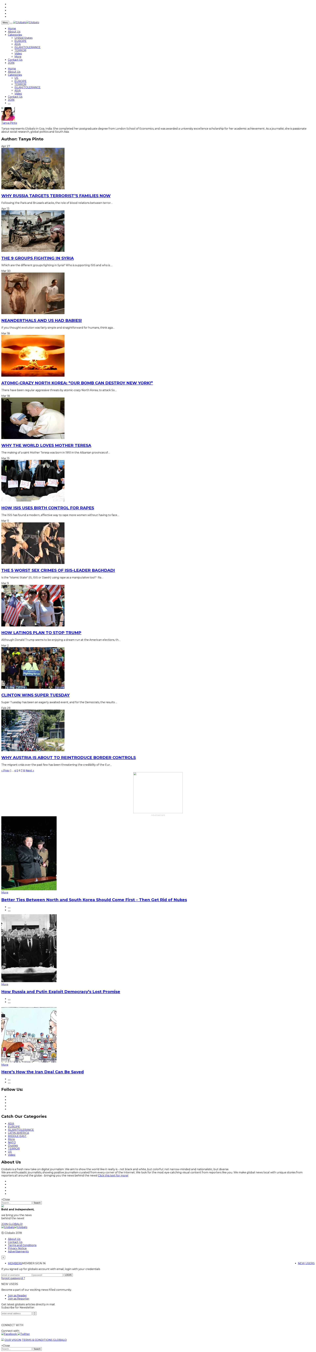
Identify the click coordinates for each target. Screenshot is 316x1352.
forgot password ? (13, 1278)
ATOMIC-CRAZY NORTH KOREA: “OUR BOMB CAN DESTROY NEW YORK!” (77, 383)
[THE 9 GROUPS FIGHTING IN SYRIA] (33, 250)
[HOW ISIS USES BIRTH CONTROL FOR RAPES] (33, 500)
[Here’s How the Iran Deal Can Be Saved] (29, 1061)
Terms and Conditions (22, 1245)
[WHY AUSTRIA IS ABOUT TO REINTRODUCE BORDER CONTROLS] (33, 750)
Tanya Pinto (9, 122)
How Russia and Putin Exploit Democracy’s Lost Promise (60, 991)
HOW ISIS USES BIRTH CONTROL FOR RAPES (47, 507)
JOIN (11, 62)
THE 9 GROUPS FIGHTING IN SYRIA (37, 258)
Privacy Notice (17, 1248)
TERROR (20, 50)
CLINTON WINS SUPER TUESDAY (35, 695)
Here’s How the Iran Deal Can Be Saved (42, 1071)
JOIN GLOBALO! (12, 1224)
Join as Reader (17, 1295)
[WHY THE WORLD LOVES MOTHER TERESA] (33, 438)
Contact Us (15, 59)
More (17, 56)
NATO (12, 1142)
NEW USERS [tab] (306, 1263)
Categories (15, 34)
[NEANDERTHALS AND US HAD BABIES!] (33, 313)
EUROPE (20, 41)
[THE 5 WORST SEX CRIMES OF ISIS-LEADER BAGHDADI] (33, 563)
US (16, 78)
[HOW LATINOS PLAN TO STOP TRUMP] (33, 625)
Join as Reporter (18, 1298)
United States (23, 37)
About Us (14, 31)
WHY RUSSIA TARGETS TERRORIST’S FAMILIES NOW (56, 195)
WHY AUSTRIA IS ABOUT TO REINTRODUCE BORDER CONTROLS (68, 757)
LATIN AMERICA (18, 1133)
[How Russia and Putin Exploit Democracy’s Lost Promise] (29, 981)
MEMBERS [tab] (15, 1263)
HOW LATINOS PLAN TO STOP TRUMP (41, 632)
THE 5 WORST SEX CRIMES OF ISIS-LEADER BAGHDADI (58, 570)
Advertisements (18, 1251)
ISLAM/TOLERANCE (27, 47)
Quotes (13, 1145)
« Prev (5, 770)
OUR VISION (13, 1339)
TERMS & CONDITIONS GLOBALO (44, 1339)
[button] (9, 1334)
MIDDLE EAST (17, 1136)
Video (18, 53)
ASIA (17, 44)
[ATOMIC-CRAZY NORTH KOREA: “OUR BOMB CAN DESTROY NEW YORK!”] (33, 375)
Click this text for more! (113, 1175)
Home (12, 28)
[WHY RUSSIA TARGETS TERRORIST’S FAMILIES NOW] (33, 188)
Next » (30, 770)
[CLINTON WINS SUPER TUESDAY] (33, 687)
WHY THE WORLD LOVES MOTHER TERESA (46, 445)
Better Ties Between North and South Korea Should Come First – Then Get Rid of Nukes (94, 899)
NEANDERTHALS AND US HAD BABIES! (41, 320)
